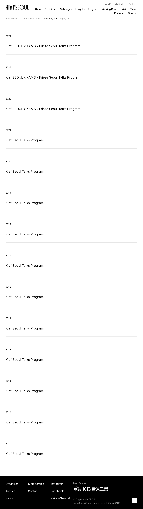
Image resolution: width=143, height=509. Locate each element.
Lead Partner (79, 483)
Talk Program (50, 18)
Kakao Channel (60, 498)
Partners (119, 13)
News (9, 498)
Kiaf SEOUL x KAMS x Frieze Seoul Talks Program (43, 46)
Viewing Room (110, 9)
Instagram (57, 484)
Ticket (133, 9)
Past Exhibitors (13, 18)
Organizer (12, 484)
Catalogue (66, 9)
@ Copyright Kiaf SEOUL (84, 499)
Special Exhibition (32, 18)
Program (93, 9)
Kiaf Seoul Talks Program (25, 140)
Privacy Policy (99, 503)
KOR (131, 4)
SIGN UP (119, 4)
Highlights (64, 18)
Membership (36, 484)
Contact (132, 13)
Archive (10, 491)
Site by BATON (114, 503)
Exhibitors (51, 9)
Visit (124, 9)
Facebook (57, 491)
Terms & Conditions (82, 503)
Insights (80, 9)
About (38, 9)
